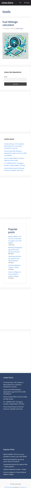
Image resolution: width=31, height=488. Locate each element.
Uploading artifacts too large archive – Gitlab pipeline (14, 258)
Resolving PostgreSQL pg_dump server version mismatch (15, 250)
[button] (20, 2)
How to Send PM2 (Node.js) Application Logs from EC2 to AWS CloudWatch (15, 153)
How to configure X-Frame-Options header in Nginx (14, 274)
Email (5, 77)
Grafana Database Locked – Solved (14, 469)
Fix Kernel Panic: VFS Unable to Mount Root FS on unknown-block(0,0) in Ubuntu (14, 146)
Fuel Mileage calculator (10, 23)
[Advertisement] (15, 112)
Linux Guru (7, 2)
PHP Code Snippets (9, 487)
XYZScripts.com (23, 487)
